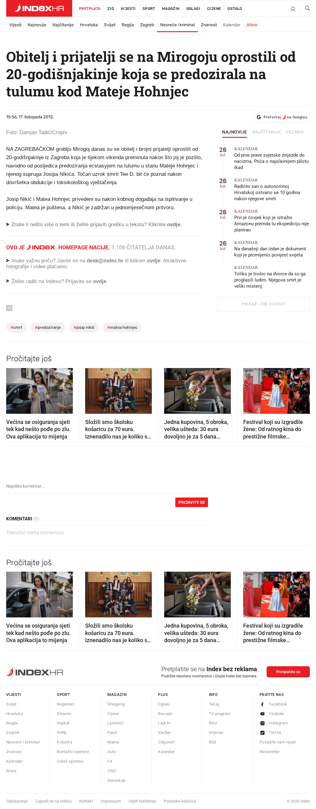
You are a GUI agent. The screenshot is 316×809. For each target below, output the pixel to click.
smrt (16, 327)
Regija (128, 25)
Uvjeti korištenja (142, 801)
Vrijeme (216, 732)
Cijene (214, 8)
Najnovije (36, 25)
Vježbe (164, 732)
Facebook (278, 704)
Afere (252, 25)
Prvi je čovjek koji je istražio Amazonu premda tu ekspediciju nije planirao (271, 221)
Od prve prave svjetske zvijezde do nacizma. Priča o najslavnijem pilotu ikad (271, 158)
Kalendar (231, 25)
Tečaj (214, 704)
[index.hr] (39, 8)
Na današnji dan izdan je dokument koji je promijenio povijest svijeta (270, 249)
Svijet (109, 25)
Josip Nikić (83, 327)
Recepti (165, 713)
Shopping (116, 704)
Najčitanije (63, 25)
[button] (14, 388)
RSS (213, 742)
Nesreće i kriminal (177, 25)
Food (112, 732)
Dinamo (64, 713)
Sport (149, 8)
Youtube (276, 713)
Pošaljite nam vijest (278, 742)
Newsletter (270, 751)
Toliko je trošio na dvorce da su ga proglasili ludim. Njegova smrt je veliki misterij (270, 277)
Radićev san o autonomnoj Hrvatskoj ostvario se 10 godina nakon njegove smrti (267, 189)
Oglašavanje (17, 801)
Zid (110, 8)
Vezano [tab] (295, 132)
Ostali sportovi (70, 761)
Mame (113, 742)
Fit (109, 761)
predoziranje (48, 327)
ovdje (153, 261)
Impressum (111, 801)
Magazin (117, 694)
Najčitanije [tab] (266, 132)
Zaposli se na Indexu (53, 801)
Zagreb (147, 25)
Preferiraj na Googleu (285, 117)
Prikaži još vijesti (263, 304)
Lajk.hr (164, 723)
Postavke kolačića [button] (180, 801)
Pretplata (90, 8)
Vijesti (128, 8)
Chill (111, 771)
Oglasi (193, 8)
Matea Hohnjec (122, 327)
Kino (213, 723)
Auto (111, 751)
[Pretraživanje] (305, 9)
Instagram (278, 723)
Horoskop (116, 780)
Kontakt (86, 801)
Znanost (209, 25)
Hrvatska (89, 25)
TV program (220, 713)
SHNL (62, 732)
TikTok (275, 732)
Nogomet (65, 704)
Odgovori (166, 742)
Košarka (64, 742)
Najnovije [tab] (234, 132)
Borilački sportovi (73, 751)
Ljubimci (115, 723)
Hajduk (63, 723)
